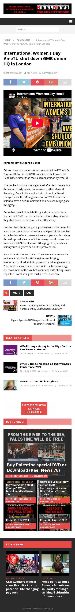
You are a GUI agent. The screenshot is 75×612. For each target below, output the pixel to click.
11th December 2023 (18, 476)
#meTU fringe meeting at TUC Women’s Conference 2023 (45, 365)
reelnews (32, 72)
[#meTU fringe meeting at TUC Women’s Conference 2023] (10, 367)
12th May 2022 (29, 353)
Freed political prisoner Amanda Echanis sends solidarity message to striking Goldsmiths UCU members (58, 589)
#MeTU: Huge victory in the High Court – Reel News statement (45, 348)
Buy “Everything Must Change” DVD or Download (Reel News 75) (19, 489)
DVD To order (15, 421)
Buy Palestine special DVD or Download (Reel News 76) (36, 467)
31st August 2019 (51, 524)
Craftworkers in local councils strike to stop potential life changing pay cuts (22, 587)
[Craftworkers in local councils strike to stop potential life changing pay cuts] (22, 563)
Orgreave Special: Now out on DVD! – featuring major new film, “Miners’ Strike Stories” (54, 488)
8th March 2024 (14, 72)
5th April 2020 (50, 499)
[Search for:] (37, 29)
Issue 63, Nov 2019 (17, 520)
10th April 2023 (29, 371)
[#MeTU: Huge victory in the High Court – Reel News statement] (10, 350)
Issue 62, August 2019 (53, 520)
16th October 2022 (31, 385)
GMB (28, 292)
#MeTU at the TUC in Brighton (39, 381)
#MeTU (16, 292)
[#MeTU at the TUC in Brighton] (10, 385)
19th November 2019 (19, 524)
